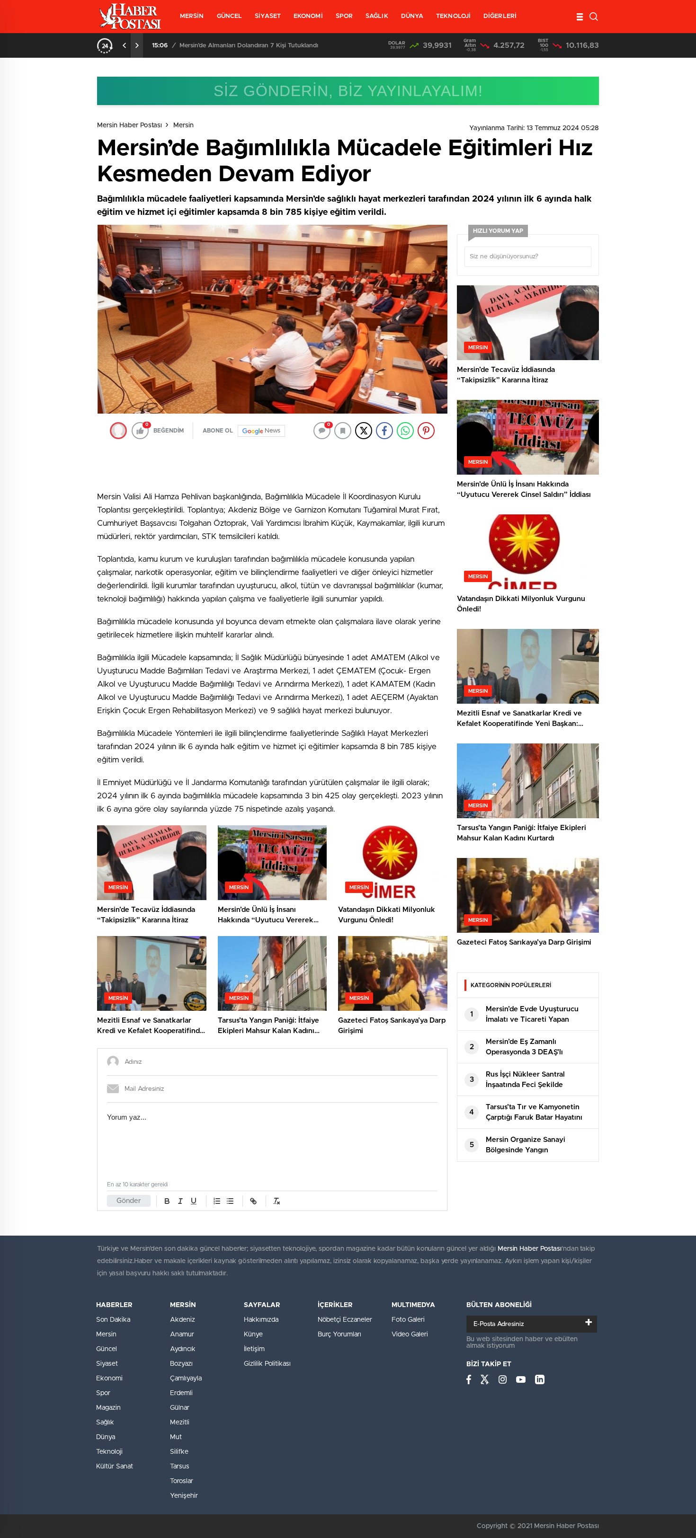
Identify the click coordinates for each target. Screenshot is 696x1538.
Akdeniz (182, 1320)
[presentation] (124, 45)
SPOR (344, 16)
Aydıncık (183, 1349)
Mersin (183, 125)
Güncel (106, 1349)
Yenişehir (184, 1496)
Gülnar (179, 1408)
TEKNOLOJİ (453, 16)
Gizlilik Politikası (267, 1364)
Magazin (108, 1408)
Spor (103, 1393)
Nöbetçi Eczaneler (345, 1320)
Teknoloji (109, 1452)
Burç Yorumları (339, 1334)
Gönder (128, 1200)
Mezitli (179, 1422)
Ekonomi (109, 1378)
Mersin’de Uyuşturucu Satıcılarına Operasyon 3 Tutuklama (262, 46)
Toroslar (181, 1481)
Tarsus (179, 1466)
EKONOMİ (308, 16)
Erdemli (181, 1393)
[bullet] (230, 1201)
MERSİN (192, 16)
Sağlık (105, 1422)
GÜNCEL (229, 16)
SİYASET (268, 16)
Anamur (182, 1334)
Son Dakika (113, 1320)
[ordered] (216, 1201)
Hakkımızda (261, 1320)
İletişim (254, 1349)
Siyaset (107, 1364)
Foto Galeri (408, 1320)
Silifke (179, 1452)
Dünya (105, 1437)
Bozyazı (181, 1364)
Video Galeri (410, 1334)
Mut (176, 1437)
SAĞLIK (377, 16)
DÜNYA (412, 16)
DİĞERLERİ (500, 16)
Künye (253, 1334)
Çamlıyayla (186, 1378)
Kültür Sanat (114, 1466)
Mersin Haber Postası (129, 125)
